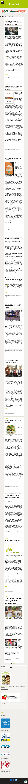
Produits (17, 486)
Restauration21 (14, 4)
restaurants (20, 175)
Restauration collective (12, 150)
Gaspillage (6, 150)
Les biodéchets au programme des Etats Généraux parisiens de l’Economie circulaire (13, 360)
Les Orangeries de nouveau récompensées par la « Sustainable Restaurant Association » (13, 23)
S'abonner (2, 712)
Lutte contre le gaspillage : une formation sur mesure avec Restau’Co (13, 88)
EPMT (2, 772)
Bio (16, 229)
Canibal (6, 285)
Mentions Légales (16, 781)
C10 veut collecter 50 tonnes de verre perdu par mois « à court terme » (13, 306)
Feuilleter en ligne (4, 686)
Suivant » (14, 663)
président (7, 58)
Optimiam (10, 647)
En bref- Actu (10, 296)
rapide (21, 177)
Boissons (17, 350)
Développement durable (9, 591)
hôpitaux (13, 176)
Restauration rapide (8, 659)
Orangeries (7, 39)
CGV (20, 781)
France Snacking (8, 617)
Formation (17, 149)
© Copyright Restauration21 (8, 781)
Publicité (22, 781)
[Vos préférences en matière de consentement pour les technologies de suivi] (25, 782)
